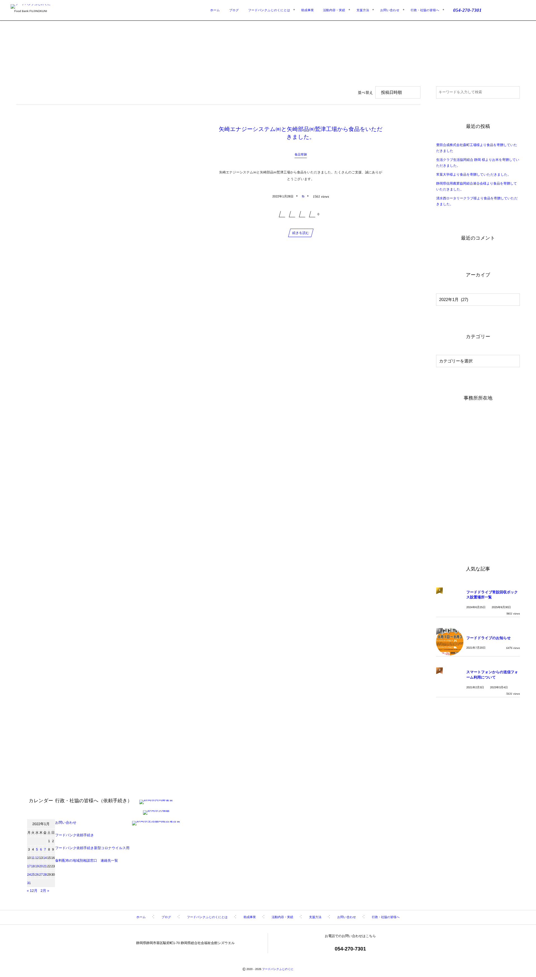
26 (37, 874)
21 (45, 866)
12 (37, 858)
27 (41, 874)
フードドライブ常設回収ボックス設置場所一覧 (492, 594)
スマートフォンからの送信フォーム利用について (492, 674)
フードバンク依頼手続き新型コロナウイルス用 (92, 848)
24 (29, 874)
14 (45, 858)
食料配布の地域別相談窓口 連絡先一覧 (86, 861)
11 (33, 858)
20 (41, 866)
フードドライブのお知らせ (488, 638)
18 (33, 866)
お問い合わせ (65, 823)
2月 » (44, 890)
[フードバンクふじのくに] (31, 6)
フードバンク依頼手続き (74, 835)
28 (45, 874)
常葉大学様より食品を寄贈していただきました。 (473, 174)
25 (33, 874)
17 (29, 866)
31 (29, 883)
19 (37, 866)
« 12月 (32, 890)
